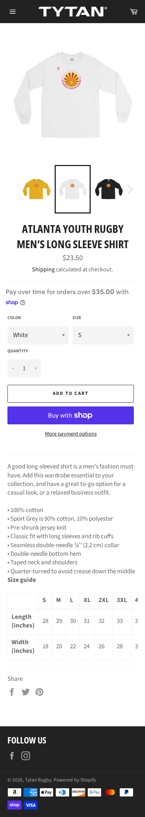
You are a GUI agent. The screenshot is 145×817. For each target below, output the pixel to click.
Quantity (17, 351)
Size (76, 318)
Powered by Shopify (75, 779)
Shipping (43, 269)
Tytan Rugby (38, 779)
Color (14, 318)
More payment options (71, 434)
